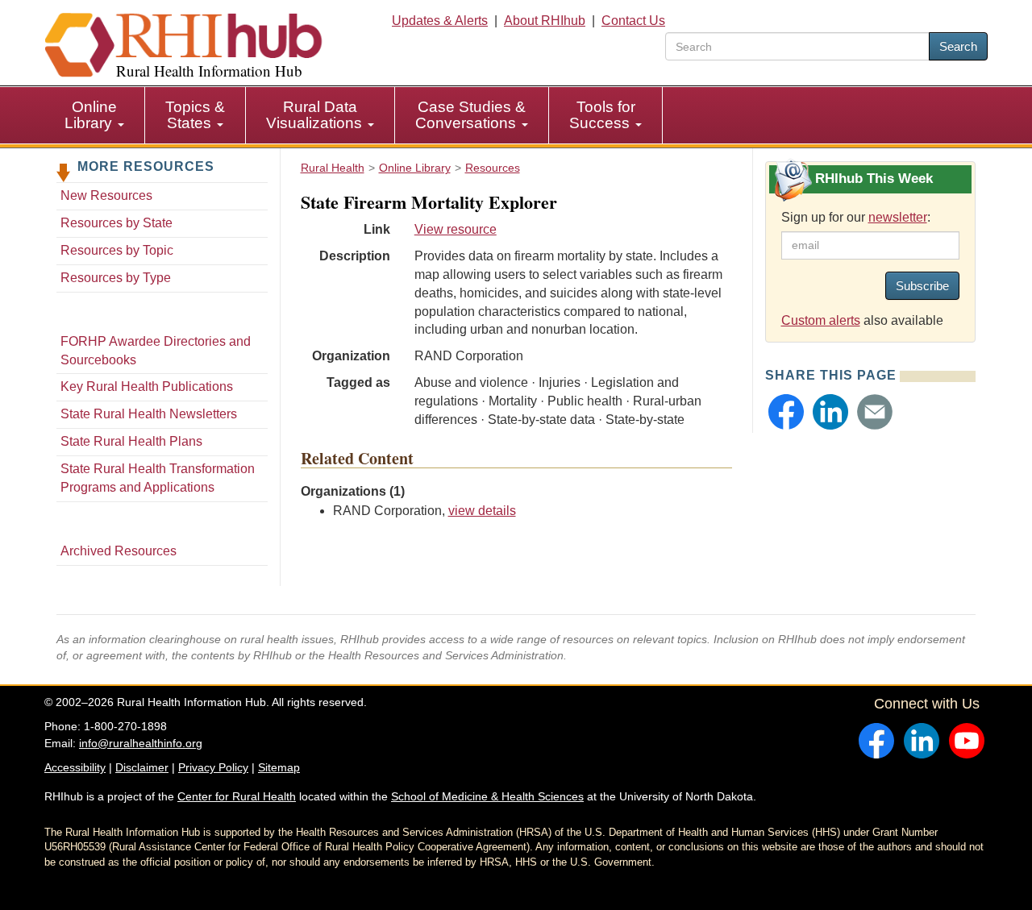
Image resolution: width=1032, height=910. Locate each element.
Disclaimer (142, 767)
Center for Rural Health (236, 796)
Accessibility (75, 767)
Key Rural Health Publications (146, 386)
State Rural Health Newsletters (148, 414)
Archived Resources (118, 551)
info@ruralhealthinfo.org (140, 743)
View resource (455, 229)
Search (958, 46)
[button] (786, 412)
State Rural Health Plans (131, 441)
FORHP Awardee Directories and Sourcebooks (155, 350)
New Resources (106, 195)
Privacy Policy (213, 767)
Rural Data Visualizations (316, 114)
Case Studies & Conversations (470, 114)
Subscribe (922, 286)
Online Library (90, 114)
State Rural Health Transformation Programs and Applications (157, 478)
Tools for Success (602, 114)
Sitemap (279, 767)
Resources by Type (115, 278)
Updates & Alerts (440, 20)
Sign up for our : (855, 217)
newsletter (897, 217)
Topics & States (195, 114)
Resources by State (116, 223)
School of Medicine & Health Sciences (487, 796)
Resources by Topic (116, 250)
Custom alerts (820, 320)
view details (482, 510)
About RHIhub (544, 20)
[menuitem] (94, 115)
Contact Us (633, 20)
